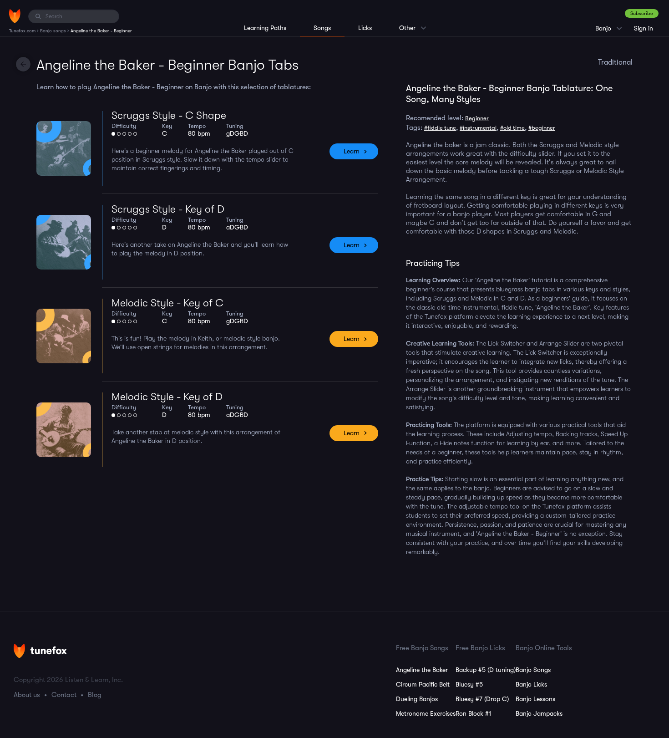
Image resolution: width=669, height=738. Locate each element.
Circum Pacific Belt (423, 684)
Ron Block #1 (473, 713)
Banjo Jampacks (539, 713)
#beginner (541, 127)
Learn (352, 151)
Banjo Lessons (535, 698)
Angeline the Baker (422, 669)
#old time (512, 127)
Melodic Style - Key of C (167, 303)
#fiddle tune (440, 127)
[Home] (14, 16)
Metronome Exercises (426, 713)
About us (27, 695)
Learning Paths (265, 27)
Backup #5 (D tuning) (486, 669)
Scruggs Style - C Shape (169, 115)
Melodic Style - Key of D (167, 397)
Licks (365, 27)
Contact (63, 695)
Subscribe (641, 13)
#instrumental (478, 127)
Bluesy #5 (469, 684)
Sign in (643, 28)
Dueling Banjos (417, 698)
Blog (94, 695)
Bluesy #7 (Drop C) (482, 698)
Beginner (477, 118)
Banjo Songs (533, 669)
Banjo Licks (531, 684)
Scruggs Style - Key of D (168, 209)
